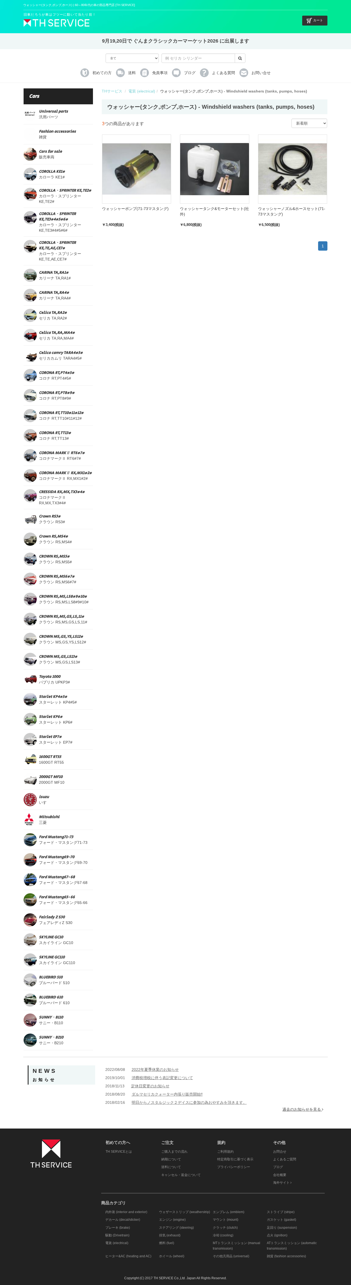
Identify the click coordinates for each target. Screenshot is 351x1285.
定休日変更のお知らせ (150, 1086)
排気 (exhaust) (169, 1235)
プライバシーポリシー (233, 1167)
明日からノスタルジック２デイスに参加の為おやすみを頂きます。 (189, 1102)
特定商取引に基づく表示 (235, 1159)
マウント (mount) (225, 1220)
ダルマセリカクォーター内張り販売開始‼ (167, 1094)
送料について (171, 1167)
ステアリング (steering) (176, 1228)
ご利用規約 (225, 1152)
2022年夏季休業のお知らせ (155, 1069)
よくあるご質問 (284, 1159)
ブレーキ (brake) (117, 1228)
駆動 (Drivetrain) (117, 1235)
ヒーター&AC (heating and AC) (128, 1256)
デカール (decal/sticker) (122, 1220)
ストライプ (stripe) (281, 1212)
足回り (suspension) (282, 1228)
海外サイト (281, 1183)
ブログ (278, 1167)
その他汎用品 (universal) (231, 1256)
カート (318, 20)
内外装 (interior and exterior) (126, 1212)
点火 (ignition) (277, 1235)
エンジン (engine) (172, 1220)
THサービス (112, 91)
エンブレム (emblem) (228, 1212)
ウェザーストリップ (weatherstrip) (184, 1212)
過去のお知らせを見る (302, 1109)
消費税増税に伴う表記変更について (162, 1078)
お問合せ (279, 1152)
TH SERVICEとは (119, 1152)
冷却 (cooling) (223, 1235)
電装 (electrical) (141, 91)
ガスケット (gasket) (281, 1220)
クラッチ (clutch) (225, 1228)
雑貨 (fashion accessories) (286, 1256)
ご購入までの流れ (174, 1152)
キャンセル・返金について (181, 1175)
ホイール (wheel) (171, 1256)
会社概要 (279, 1175)
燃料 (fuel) (166, 1243)
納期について (171, 1159)
